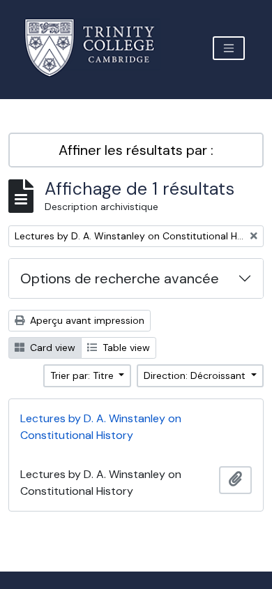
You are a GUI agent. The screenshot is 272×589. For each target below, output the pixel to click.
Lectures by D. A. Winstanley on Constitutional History (100, 426)
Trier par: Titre (83, 375)
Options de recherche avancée (119, 278)
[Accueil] (98, 48)
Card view (51, 347)
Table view (125, 347)
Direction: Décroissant (196, 375)
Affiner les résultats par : (136, 150)
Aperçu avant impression (85, 320)
